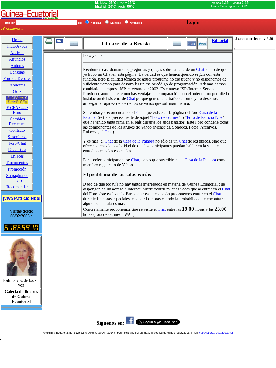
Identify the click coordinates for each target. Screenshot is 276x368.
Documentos (17, 162)
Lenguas (17, 72)
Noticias (17, 52)
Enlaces (17, 156)
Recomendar (17, 187)
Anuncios (17, 59)
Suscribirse (17, 136)
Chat (200, 69)
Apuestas (17, 85)
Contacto (17, 130)
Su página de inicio (17, 178)
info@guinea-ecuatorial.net (216, 332)
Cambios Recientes (17, 121)
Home (17, 39)
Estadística (17, 149)
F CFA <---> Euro (17, 110)
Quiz (17, 91)
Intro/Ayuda (17, 46)
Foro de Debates (17, 78)
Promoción (17, 169)
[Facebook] (130, 323)
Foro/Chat (17, 143)
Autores (17, 65)
